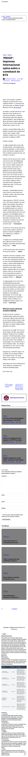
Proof (19, 80)
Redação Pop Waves (18, 397)
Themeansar (14, 629)
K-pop (15, 80)
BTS (12, 80)
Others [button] (3, 747)
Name (3, 495)
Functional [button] (4, 712)
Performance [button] (4, 721)
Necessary (5, 656)
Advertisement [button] (5, 738)
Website (4, 508)
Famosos (5, 573)
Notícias (9, 55)
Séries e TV (6, 536)
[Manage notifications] (25, 754)
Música (4, 55)
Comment (4, 476)
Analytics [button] (3, 730)
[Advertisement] (14, 37)
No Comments (7, 80)
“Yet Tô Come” (17, 107)
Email (3, 501)
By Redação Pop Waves (10, 78)
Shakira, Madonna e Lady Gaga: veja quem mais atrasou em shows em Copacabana (13, 460)
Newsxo (21, 627)
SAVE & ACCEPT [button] (5, 755)
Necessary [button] (4, 655)
